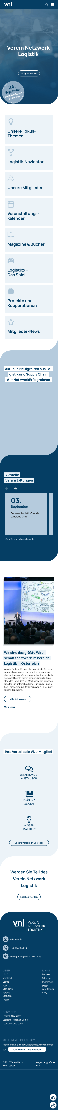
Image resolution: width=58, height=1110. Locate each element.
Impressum (47, 981)
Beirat (6, 981)
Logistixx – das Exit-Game (15, 1019)
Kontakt (46, 974)
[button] (6, 488)
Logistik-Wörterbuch (13, 1023)
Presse (6, 999)
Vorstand (7, 977)
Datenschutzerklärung (48, 989)
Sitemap (46, 978)
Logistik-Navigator (12, 1015)
